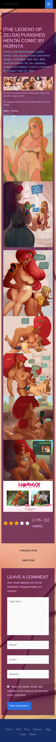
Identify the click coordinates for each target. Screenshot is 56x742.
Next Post (28, 560)
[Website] (28, 674)
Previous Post (28, 550)
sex (31, 63)
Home (9, 729)
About (32, 734)
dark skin (32, 59)
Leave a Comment (39, 66)
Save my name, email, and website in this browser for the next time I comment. (27, 691)
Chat (23, 734)
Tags (48, 729)
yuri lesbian (20, 66)
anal (15, 55)
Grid (18, 729)
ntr (26, 63)
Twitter (6, 111)
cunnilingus (19, 59)
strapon (7, 66)
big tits (23, 55)
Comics (37, 729)
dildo (42, 59)
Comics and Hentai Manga (18, 51)
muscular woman (13, 63)
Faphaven (10, 4)
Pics (26, 729)
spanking (40, 63)
